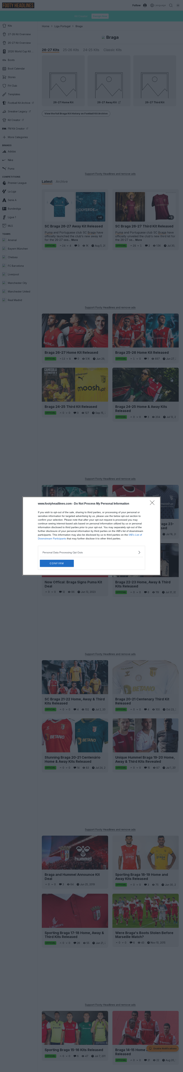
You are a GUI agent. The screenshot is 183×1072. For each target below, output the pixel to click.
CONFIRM (57, 563)
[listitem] (91, 552)
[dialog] (91, 536)
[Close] (153, 503)
